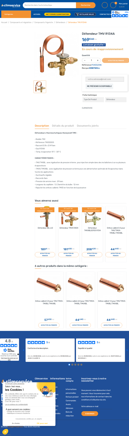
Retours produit (72, 397)
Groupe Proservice (15, 427)
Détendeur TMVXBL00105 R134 (92, 229)
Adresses (69, 408)
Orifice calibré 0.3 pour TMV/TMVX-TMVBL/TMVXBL (49, 302)
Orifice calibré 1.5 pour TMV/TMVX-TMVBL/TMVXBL (112, 302)
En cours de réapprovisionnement (102, 49)
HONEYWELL (94, 68)
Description (42, 125)
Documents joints (88, 125)
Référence (86, 65)
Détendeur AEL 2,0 (45, 228)
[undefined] (18, 354)
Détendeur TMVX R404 (69, 228)
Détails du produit (63, 125)
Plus (121, 14)
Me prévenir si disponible (99, 86)
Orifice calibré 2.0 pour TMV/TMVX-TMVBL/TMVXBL (81, 302)
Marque (85, 68)
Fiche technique (90, 95)
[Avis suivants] (127, 350)
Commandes (71, 401)
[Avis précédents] (23, 350)
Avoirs (68, 404)
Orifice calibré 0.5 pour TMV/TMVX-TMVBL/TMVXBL (116, 230)
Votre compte (69, 379)
